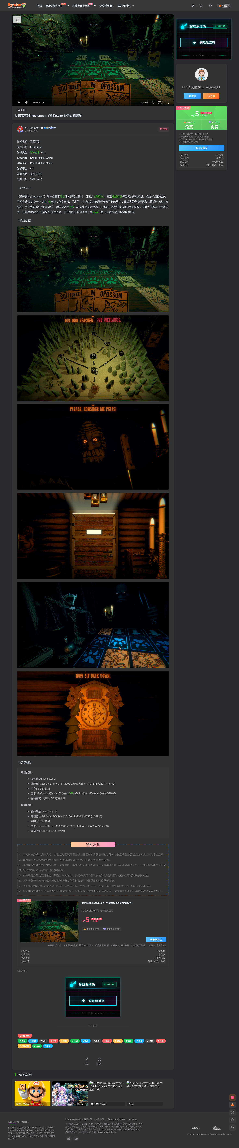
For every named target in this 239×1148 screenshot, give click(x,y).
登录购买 (157, 939)
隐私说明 (100, 1119)
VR (71, 793)
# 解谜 (118, 1040)
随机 (62, 196)
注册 (212, 96)
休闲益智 (26, 1035)
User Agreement (72, 1119)
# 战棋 (96, 1040)
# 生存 (53, 1040)
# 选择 (22, 1040)
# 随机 (85, 1040)
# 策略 (33, 1040)
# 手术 (48, 1045)
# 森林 (128, 1040)
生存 (95, 212)
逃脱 (114, 196)
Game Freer (87, 1123)
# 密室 (37, 1045)
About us (132, 1119)
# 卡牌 (139, 1040)
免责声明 (88, 1119)
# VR (43, 1040)
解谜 (119, 196)
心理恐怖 (99, 196)
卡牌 (71, 207)
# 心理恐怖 (24, 1045)
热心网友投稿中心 (34, 127)
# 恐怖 (64, 1040)
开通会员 (226, 5)
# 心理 (161, 1040)
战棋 (37, 152)
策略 (32, 152)
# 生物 (75, 1040)
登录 (194, 96)
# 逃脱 (150, 1040)
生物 (48, 201)
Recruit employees (116, 1119)
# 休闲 (107, 1040)
